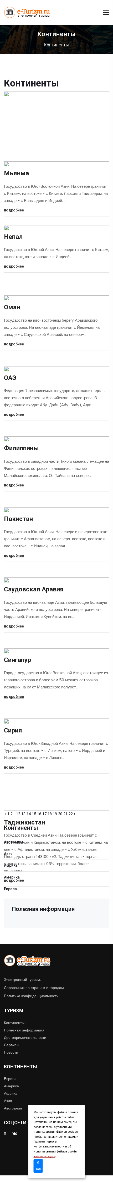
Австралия (13, 842)
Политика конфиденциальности (31, 995)
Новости (11, 1052)
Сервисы (11, 1045)
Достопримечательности (25, 1037)
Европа (10, 889)
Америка (12, 877)
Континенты (56, 45)
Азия (8, 854)
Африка (11, 865)
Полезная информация (24, 1030)
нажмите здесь (44, 1156)
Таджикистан (24, 822)
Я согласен (39, 1166)
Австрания (13, 1108)
